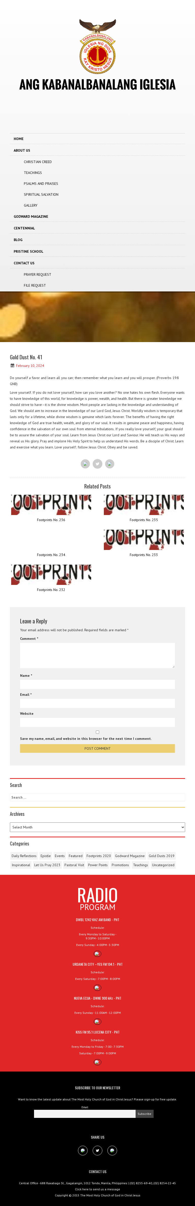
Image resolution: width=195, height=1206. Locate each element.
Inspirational (21, 865)
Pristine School (28, 251)
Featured (76, 856)
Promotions (120, 865)
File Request (35, 285)
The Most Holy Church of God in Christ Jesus (110, 1195)
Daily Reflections (24, 856)
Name (26, 675)
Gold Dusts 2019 (161, 856)
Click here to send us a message (97, 1189)
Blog (18, 240)
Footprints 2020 (99, 856)
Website (27, 713)
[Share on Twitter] (97, 464)
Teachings (33, 172)
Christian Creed (38, 162)
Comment (29, 638)
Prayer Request (37, 274)
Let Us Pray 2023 (47, 865)
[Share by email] (110, 464)
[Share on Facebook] (85, 464)
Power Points (98, 865)
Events (60, 856)
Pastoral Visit (74, 865)
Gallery (30, 205)
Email (25, 694)
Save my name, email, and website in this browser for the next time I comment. (86, 738)
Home (19, 138)
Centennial (24, 228)
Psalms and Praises (41, 183)
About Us (22, 150)
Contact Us (24, 263)
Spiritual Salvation (41, 194)
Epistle (46, 856)
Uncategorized (163, 865)
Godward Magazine (31, 216)
